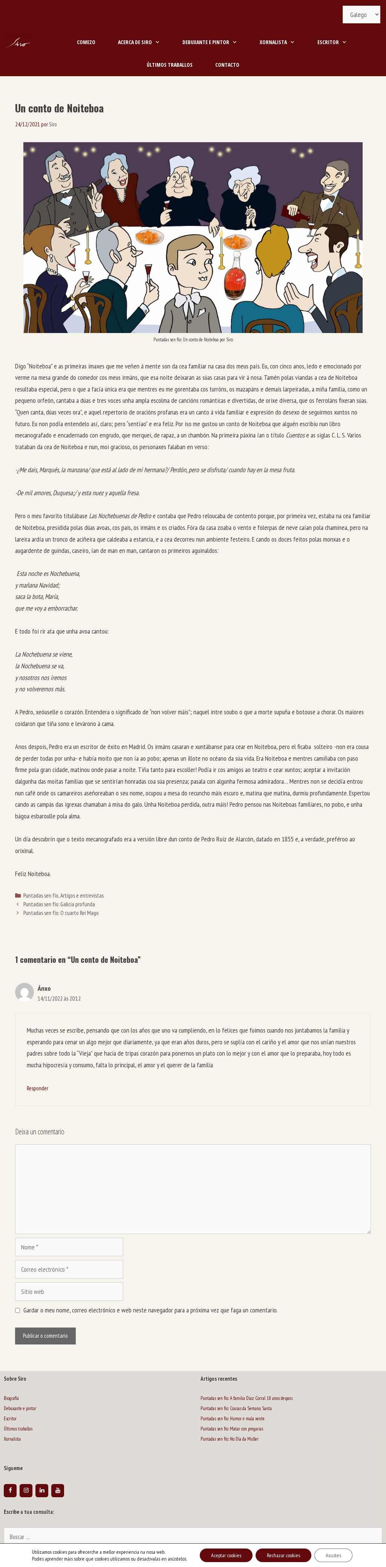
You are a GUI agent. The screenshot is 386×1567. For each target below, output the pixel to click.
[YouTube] (57, 1490)
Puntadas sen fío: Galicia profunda (59, 904)
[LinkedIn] (41, 1490)
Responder (37, 1088)
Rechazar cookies (283, 1555)
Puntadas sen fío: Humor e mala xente (233, 1418)
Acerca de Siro (135, 42)
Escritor (328, 42)
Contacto (227, 64)
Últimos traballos (170, 64)
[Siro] (19, 42)
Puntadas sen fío (40, 895)
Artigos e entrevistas (82, 895)
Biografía (11, 1398)
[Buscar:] (193, 1537)
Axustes (333, 1555)
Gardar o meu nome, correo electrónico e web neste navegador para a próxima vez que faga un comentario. (150, 1310)
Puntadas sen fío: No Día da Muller (230, 1439)
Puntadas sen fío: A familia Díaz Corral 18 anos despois (247, 1398)
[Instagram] (26, 1490)
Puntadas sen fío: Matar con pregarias (232, 1429)
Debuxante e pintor (205, 42)
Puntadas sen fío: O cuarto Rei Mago (61, 912)
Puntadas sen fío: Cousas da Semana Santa (236, 1408)
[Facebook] (10, 1490)
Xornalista (273, 42)
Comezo (86, 42)
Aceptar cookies (226, 1555)
